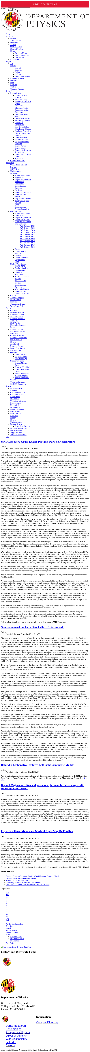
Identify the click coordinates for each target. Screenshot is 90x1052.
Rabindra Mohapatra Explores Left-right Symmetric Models (37, 764)
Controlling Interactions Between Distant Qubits (23, 882)
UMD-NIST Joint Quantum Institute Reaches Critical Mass (27, 885)
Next (7, 918)
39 (7, 901)
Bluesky (10, 1045)
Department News (17, 939)
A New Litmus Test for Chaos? (17, 880)
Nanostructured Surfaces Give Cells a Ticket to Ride (32, 627)
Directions (9, 926)
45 (7, 914)
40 (7, 903)
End (7, 920)
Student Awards (11, 930)
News (8, 934)
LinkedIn (11, 1042)
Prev (7, 895)
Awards (8, 928)
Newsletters (14, 941)
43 (7, 909)
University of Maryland (45, 4)
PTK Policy (10, 943)
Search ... (4, 9)
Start (7, 893)
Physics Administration (14, 924)
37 (7, 897)
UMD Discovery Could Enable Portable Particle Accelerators (38, 441)
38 (7, 899)
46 (7, 916)
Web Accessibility (16, 1038)
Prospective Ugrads (18, 1032)
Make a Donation (12, 932)
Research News (16, 937)
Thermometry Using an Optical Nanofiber (21, 878)
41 (7, 905)
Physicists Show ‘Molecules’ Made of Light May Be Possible (37, 831)
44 (7, 912)
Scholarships (13, 1029)
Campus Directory (47, 1022)
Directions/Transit (16, 1035)
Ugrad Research (16, 1025)
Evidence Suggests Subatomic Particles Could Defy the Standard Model (32, 876)
